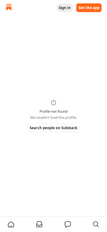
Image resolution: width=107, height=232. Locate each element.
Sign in (65, 7)
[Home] (8, 8)
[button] (11, 224)
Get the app (88, 7)
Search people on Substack (53, 127)
